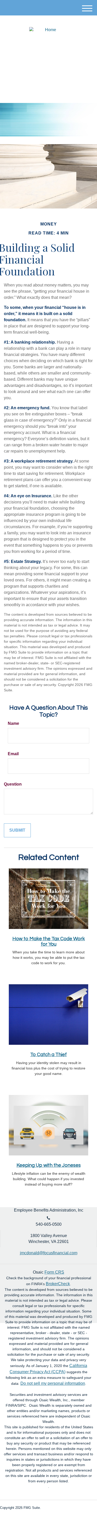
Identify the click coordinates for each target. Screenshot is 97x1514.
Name (13, 723)
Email (13, 754)
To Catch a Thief (48, 1054)
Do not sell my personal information (52, 1383)
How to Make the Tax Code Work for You (48, 941)
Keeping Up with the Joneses (49, 1165)
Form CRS (54, 1272)
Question (13, 784)
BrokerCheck (58, 1284)
